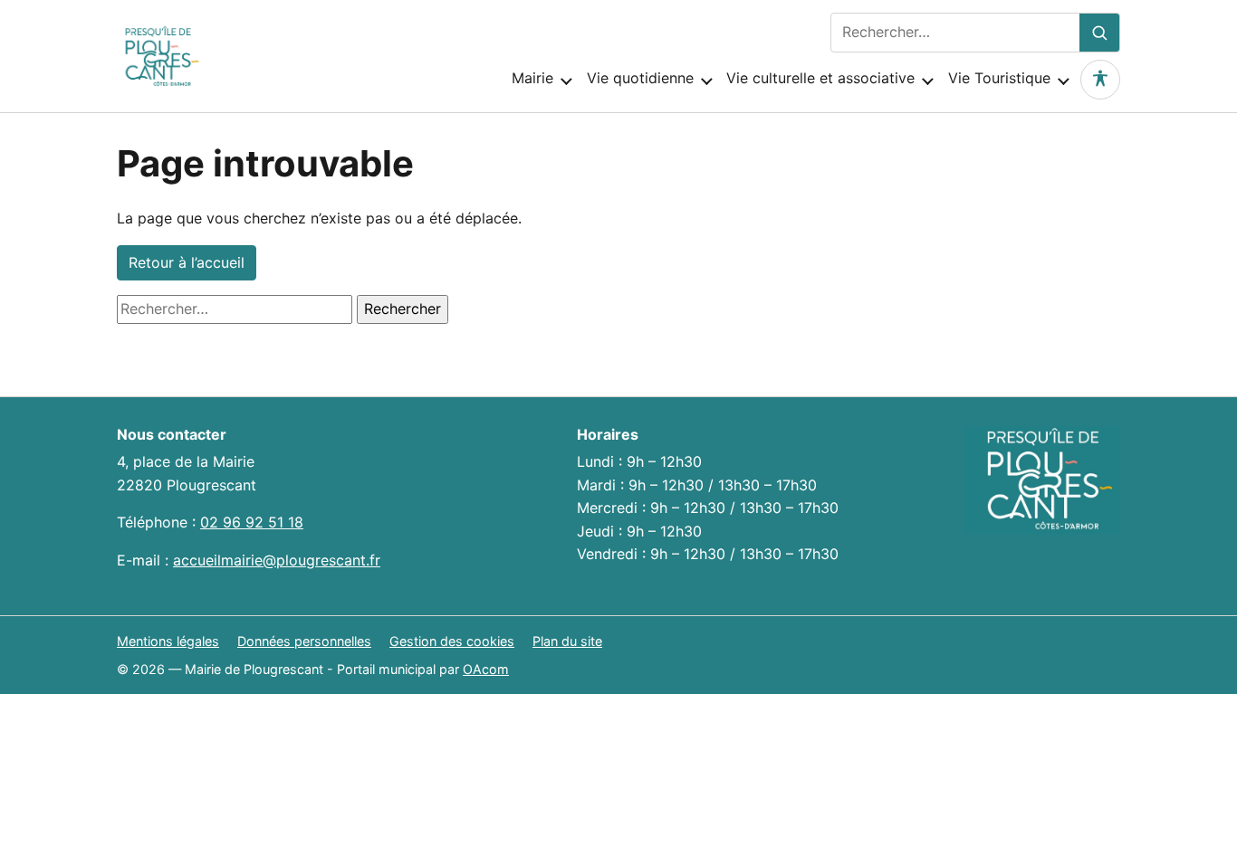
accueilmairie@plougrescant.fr (276, 560)
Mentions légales (168, 641)
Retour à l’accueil (187, 262)
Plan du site (567, 641)
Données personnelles (304, 641)
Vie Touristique (999, 78)
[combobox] (955, 33)
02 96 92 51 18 (251, 522)
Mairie (532, 78)
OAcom (486, 669)
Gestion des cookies (451, 641)
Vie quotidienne (640, 78)
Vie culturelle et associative (820, 78)
